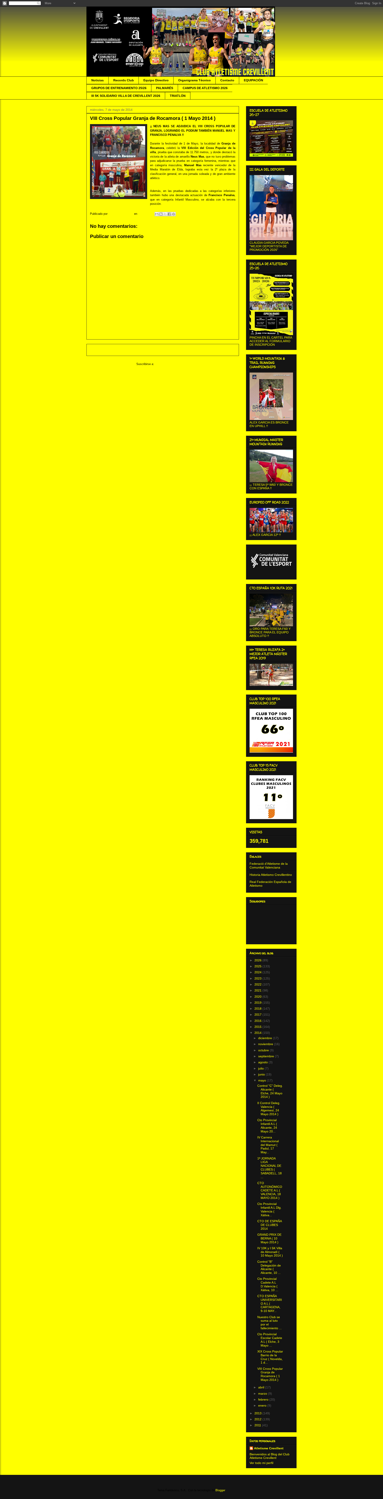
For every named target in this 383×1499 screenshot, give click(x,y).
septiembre (266, 1056)
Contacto (227, 80)
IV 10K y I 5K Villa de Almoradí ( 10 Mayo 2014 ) (270, 1251)
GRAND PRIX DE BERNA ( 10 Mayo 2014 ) (269, 1238)
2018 (258, 1008)
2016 (258, 1021)
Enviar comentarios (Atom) (172, 364)
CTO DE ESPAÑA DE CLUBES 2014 (269, 1224)
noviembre (266, 1044)
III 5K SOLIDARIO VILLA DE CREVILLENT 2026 (125, 96)
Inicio (167, 350)
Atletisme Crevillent (268, 1448)
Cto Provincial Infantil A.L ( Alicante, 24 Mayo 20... (267, 1125)
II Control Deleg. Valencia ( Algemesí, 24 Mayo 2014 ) (268, 1108)
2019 (258, 1002)
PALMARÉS (164, 88)
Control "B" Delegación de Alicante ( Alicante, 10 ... (269, 1267)
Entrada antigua (222, 350)
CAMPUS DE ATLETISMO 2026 (205, 88)
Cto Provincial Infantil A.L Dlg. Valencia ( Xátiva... (269, 1209)
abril (261, 1387)
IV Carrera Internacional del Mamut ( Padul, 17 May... (268, 1145)
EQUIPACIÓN (253, 80)
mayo (262, 1080)
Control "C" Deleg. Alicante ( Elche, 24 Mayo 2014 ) (270, 1091)
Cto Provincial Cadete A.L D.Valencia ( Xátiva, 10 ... (267, 1284)
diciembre (265, 1038)
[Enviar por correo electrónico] (156, 214)
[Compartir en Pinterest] (173, 214)
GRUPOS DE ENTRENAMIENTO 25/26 (119, 88)
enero (262, 1405)
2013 (258, 1413)
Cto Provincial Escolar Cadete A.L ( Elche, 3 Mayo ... (269, 1339)
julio (261, 1068)
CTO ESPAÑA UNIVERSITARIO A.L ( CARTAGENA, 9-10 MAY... (269, 1303)
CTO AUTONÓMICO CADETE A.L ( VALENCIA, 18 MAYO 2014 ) (269, 1190)
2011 (258, 1425)
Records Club (123, 80)
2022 (258, 984)
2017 (258, 1014)
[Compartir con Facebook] (169, 214)
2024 (258, 972)
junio (262, 1074)
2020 (258, 996)
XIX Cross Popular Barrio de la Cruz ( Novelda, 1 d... (270, 1357)
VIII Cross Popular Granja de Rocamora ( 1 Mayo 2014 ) (270, 1374)
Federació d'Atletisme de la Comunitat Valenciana (269, 865)
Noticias (97, 80)
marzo (263, 1393)
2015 (258, 1027)
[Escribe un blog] (161, 214)
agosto (263, 1062)
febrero (263, 1399)
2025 (258, 966)
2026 (258, 960)
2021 (258, 990)
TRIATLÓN (178, 96)
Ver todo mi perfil (261, 1463)
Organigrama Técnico (194, 80)
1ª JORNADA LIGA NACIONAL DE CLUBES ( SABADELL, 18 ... (269, 1168)
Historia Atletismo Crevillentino (271, 874)
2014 (258, 1032)
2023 (258, 978)
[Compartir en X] (165, 214)
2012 (258, 1419)
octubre (264, 1050)
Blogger (220, 1490)
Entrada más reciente (106, 350)
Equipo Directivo (156, 80)
